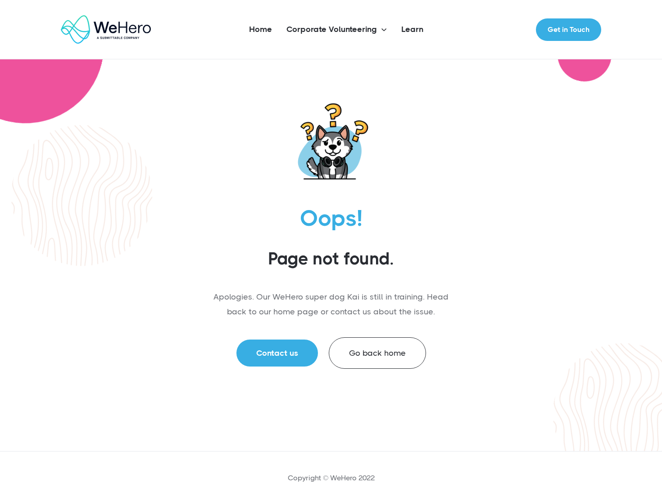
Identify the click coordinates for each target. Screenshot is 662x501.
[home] (106, 29)
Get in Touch (568, 29)
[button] (336, 30)
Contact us (277, 353)
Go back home (377, 353)
